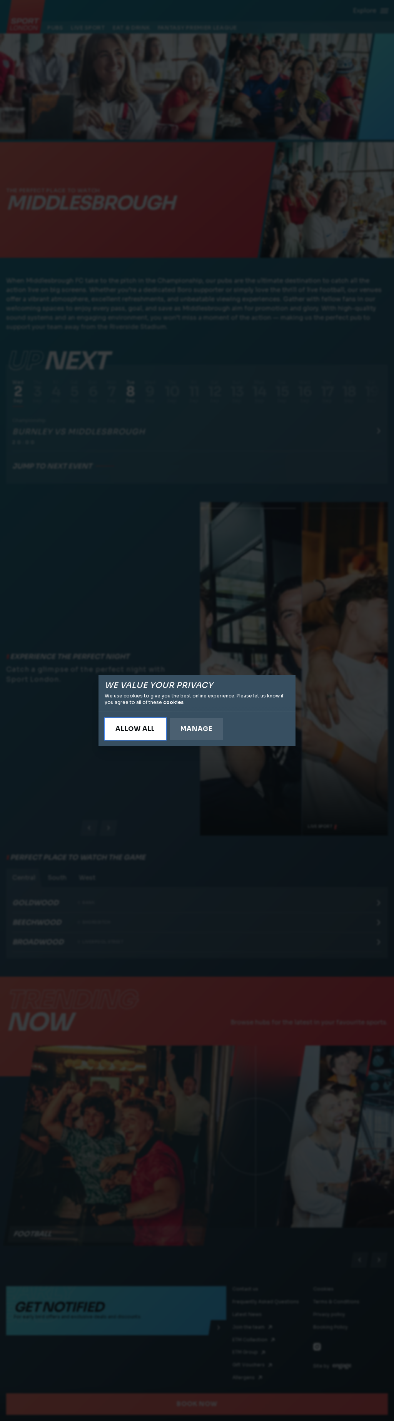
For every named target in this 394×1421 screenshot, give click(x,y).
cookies (173, 702)
